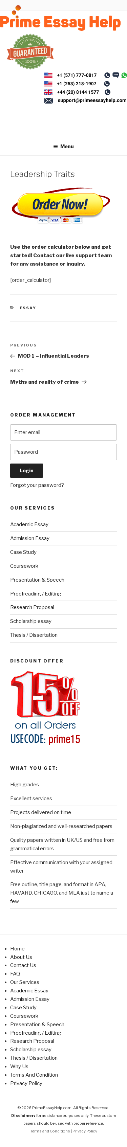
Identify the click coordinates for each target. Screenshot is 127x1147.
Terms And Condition (34, 1075)
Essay (28, 308)
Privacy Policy (26, 1083)
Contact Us (23, 965)
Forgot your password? (37, 485)
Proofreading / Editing (35, 594)
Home (17, 949)
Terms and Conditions (50, 1131)
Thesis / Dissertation (34, 635)
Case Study (23, 552)
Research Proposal (32, 607)
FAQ (15, 974)
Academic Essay (29, 524)
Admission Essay (29, 538)
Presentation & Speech (37, 580)
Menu (67, 146)
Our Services (24, 982)
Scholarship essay (30, 621)
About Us (21, 957)
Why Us (19, 1066)
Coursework (24, 566)
